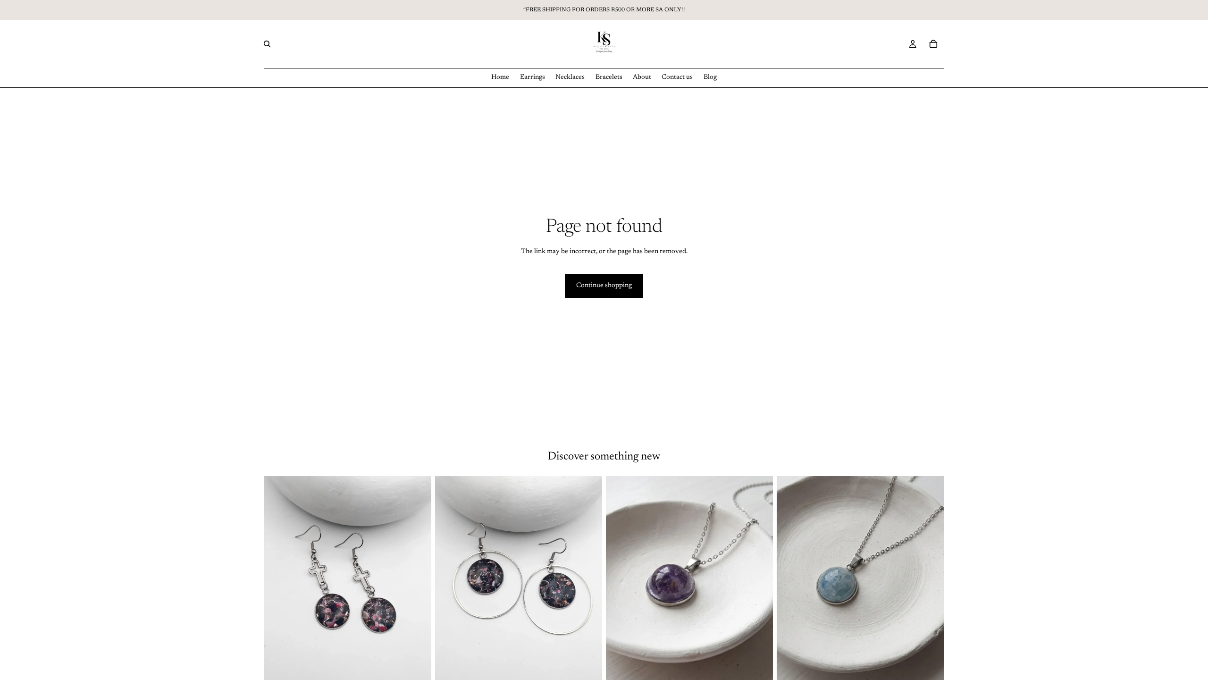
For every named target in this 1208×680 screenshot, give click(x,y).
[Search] (267, 44)
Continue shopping (604, 285)
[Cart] (933, 44)
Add (424, 670)
